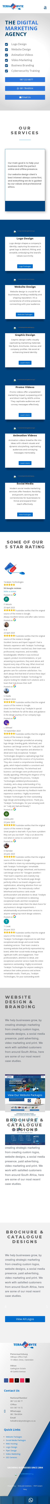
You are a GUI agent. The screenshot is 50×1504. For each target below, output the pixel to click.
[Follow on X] (27, 1380)
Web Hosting (11, 1443)
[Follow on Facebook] (6, 1380)
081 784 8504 (26, 88)
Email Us (26, 97)
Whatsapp (15, 1411)
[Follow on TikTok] (17, 1380)
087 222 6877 (26, 79)
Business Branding (22, 65)
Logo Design (19, 44)
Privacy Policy (12, 1486)
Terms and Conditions (24, 1486)
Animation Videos (22, 54)
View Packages (25, 514)
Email (13, 1417)
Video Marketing (21, 60)
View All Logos (25, 1319)
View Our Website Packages (25, 1095)
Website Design (21, 49)
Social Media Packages (16, 1440)
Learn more (25, 363)
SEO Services (11, 1457)
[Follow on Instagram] (22, 1380)
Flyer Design (11, 1450)
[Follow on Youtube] (11, 1380)
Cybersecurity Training (25, 70)
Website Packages (25, 314)
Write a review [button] (10, 591)
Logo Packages (25, 266)
